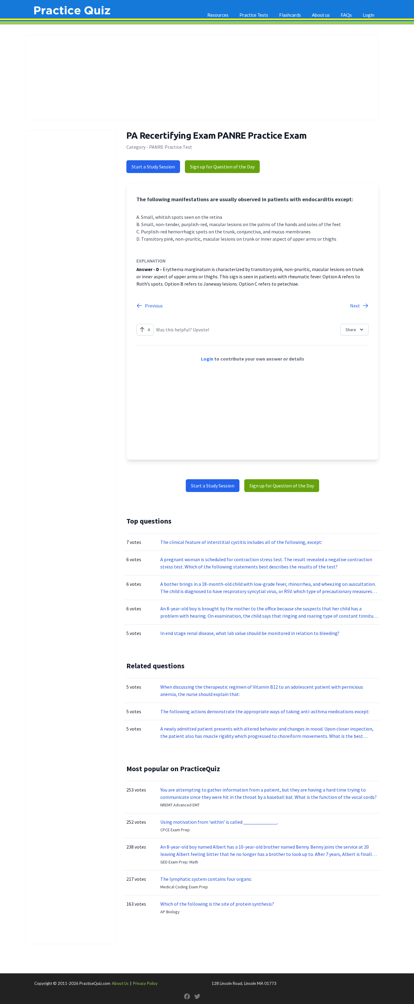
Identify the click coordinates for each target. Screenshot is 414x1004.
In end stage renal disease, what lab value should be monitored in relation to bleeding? (249, 633)
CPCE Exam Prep (175, 830)
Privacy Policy (145, 983)
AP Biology (170, 911)
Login (368, 15)
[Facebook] (187, 996)
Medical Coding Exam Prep (184, 887)
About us (321, 15)
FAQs (346, 15)
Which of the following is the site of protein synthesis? (217, 904)
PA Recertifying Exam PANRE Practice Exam (216, 135)
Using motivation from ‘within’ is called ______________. (219, 822)
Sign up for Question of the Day (222, 167)
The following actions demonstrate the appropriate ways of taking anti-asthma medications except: (264, 711)
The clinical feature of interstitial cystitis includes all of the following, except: (241, 542)
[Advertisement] (202, 77)
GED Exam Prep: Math (179, 862)
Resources (218, 15)
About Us (120, 983)
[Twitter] (197, 996)
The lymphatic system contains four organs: (206, 879)
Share (351, 329)
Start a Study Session (153, 167)
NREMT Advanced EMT (180, 805)
